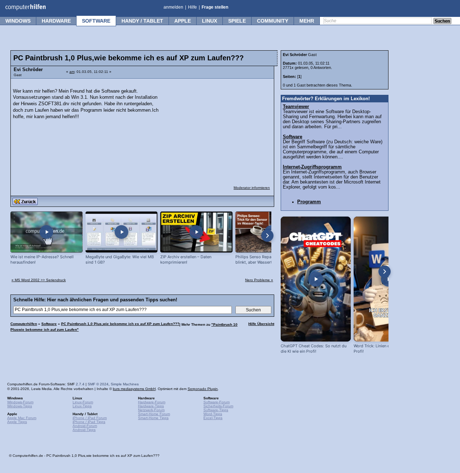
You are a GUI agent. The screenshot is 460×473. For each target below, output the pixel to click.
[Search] (442, 21)
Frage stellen (215, 7)
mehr (306, 21)
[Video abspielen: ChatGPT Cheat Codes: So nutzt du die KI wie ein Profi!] (316, 279)
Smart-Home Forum (154, 414)
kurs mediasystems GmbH (134, 389)
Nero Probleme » (259, 280)
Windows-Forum (20, 402)
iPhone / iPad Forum (90, 418)
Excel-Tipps (212, 418)
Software (96, 21)
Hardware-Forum (151, 402)
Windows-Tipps (19, 406)
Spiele (237, 21)
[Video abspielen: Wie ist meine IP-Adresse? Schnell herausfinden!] (46, 232)
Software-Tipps (215, 410)
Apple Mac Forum (21, 418)
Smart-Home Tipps (153, 418)
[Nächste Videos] (267, 235)
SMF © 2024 (98, 384)
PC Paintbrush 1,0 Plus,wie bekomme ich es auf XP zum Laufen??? (120, 324)
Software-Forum (216, 402)
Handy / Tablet (142, 21)
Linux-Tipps (82, 406)
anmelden (173, 7)
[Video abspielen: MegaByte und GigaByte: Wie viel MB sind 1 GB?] (122, 232)
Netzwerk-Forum (151, 410)
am (71, 72)
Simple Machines (125, 384)
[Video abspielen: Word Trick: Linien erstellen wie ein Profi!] (389, 279)
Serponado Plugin (203, 389)
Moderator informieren (252, 188)
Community (272, 21)
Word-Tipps (212, 414)
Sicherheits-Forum (218, 406)
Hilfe (192, 7)
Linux (209, 21)
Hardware (56, 21)
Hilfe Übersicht (261, 324)
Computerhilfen (23, 324)
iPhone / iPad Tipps (89, 422)
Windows (18, 21)
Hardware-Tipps (151, 406)
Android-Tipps (84, 430)
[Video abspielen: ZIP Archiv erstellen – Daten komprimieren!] (196, 232)
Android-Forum (85, 426)
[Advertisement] (216, 127)
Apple (182, 21)
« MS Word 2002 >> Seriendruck (39, 280)
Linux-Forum (83, 402)
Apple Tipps (17, 422)
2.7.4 (80, 384)
